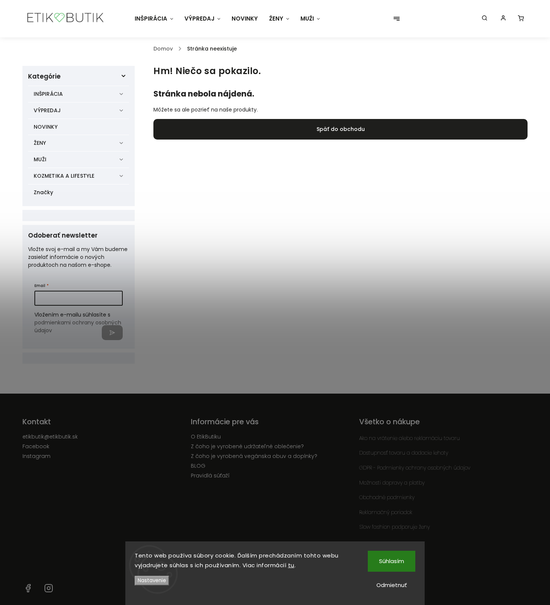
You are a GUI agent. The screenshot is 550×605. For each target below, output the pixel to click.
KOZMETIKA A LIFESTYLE (64, 176)
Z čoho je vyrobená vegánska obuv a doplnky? (254, 456)
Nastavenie (152, 580)
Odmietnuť (391, 585)
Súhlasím (391, 561)
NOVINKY (46, 127)
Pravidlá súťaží (210, 475)
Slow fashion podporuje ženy (394, 527)
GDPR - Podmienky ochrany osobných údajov (414, 467)
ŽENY (40, 143)
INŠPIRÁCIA (48, 94)
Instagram (36, 456)
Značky (44, 192)
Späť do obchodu (341, 129)
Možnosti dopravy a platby (392, 482)
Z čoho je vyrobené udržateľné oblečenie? (247, 446)
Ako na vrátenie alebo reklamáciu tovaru (409, 438)
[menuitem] (154, 18)
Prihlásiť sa (112, 332)
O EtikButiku (206, 436)
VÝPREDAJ (47, 110)
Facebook (35, 446)
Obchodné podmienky (387, 497)
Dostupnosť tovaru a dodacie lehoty (403, 452)
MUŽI (40, 159)
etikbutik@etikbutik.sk (50, 436)
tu (291, 565)
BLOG (198, 466)
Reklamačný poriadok (385, 512)
